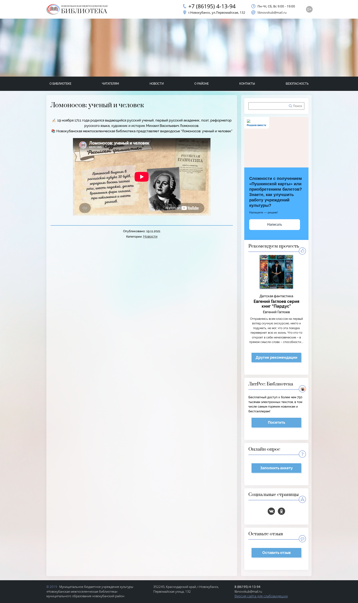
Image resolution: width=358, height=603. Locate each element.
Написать (274, 224)
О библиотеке (60, 83)
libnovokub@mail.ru (272, 12)
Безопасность (297, 83)
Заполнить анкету (276, 468)
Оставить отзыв (276, 552)
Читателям (110, 83)
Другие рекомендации (276, 357)
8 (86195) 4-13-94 (247, 587)
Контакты (247, 83)
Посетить (276, 422)
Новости (157, 83)
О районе (201, 83)
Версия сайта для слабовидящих (261, 596)
